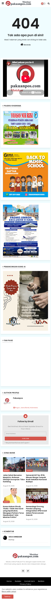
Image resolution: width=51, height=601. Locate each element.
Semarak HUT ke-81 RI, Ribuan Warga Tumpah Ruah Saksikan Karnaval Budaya (36, 478)
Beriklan (41, 581)
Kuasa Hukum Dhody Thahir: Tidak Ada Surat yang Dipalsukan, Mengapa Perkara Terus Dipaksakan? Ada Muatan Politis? (13, 511)
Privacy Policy (25, 584)
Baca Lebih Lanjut (9, 591)
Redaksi (18, 581)
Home (9, 581)
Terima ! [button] (7, 596)
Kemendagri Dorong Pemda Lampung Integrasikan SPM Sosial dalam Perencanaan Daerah (36, 510)
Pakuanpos (18, 398)
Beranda (27, 45)
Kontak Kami (29, 581)
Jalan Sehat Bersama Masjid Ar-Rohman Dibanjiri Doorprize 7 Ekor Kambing (14, 478)
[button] (48, 3)
